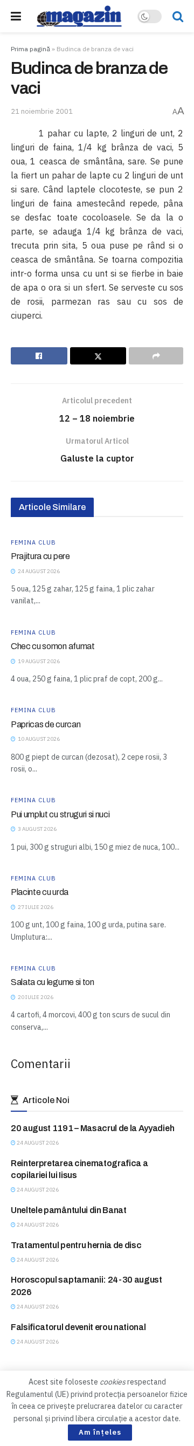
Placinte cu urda (39, 892)
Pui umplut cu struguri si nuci (60, 814)
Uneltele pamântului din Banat (69, 1210)
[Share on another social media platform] (156, 355)
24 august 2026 (37, 1142)
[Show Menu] (16, 16)
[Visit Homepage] (79, 16)
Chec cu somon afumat (53, 646)
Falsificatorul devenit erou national (78, 1327)
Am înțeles (100, 1432)
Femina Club (33, 543)
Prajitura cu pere (40, 556)
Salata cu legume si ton (52, 982)
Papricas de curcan (45, 724)
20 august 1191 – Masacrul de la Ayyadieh (92, 1128)
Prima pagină (30, 49)
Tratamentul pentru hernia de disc (76, 1245)
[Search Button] (177, 16)
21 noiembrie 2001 (42, 111)
